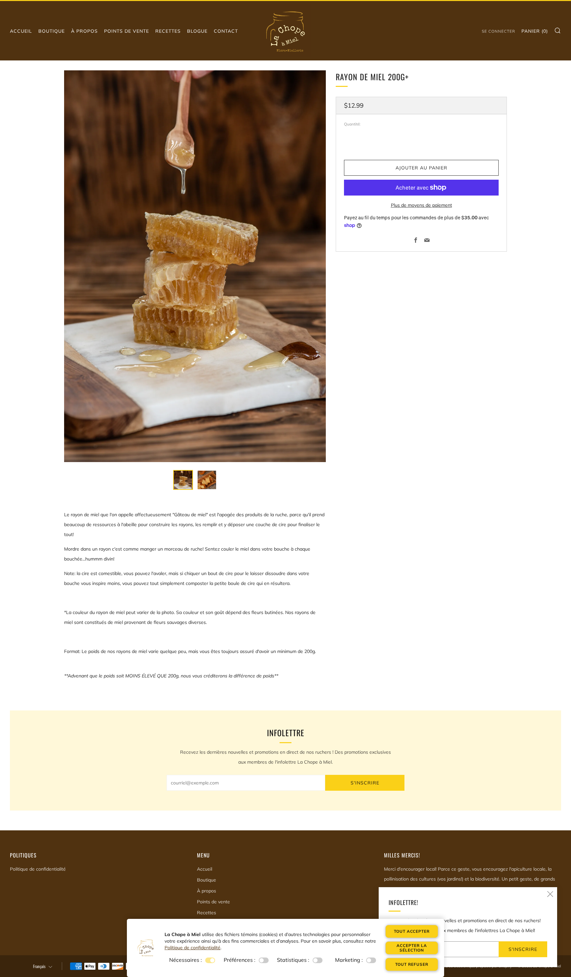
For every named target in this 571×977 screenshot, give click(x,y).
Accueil (21, 31)
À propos (84, 31)
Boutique (51, 31)
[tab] (183, 480)
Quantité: (352, 124)
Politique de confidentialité (38, 869)
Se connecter (498, 31)
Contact (226, 31)
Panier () (534, 31)
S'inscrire (365, 783)
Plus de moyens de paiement (421, 205)
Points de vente (126, 31)
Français (39, 966)
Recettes (168, 31)
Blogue (197, 31)
